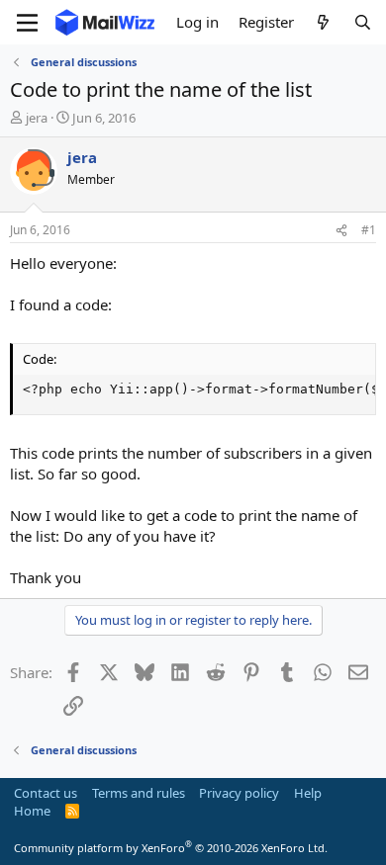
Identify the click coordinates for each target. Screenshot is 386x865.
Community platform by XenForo (171, 847)
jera (37, 118)
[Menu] (27, 23)
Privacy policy (239, 793)
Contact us (45, 793)
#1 (368, 229)
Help (308, 793)
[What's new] (323, 22)
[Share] (341, 230)
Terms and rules (138, 793)
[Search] (362, 22)
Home (32, 811)
